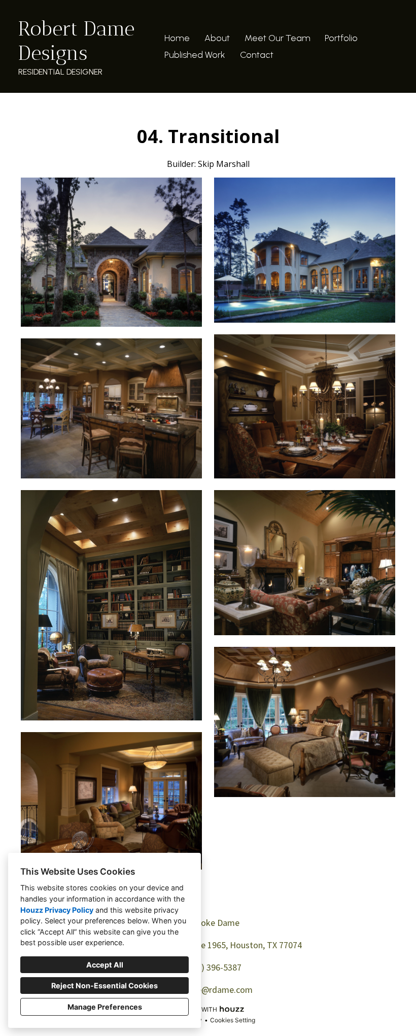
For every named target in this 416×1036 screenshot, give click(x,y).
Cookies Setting (232, 1020)
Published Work (194, 54)
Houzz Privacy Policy (56, 910)
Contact (256, 54)
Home (177, 38)
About (217, 38)
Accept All (104, 964)
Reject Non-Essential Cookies (104, 985)
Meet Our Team (277, 38)
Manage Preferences (104, 1007)
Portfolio (341, 38)
